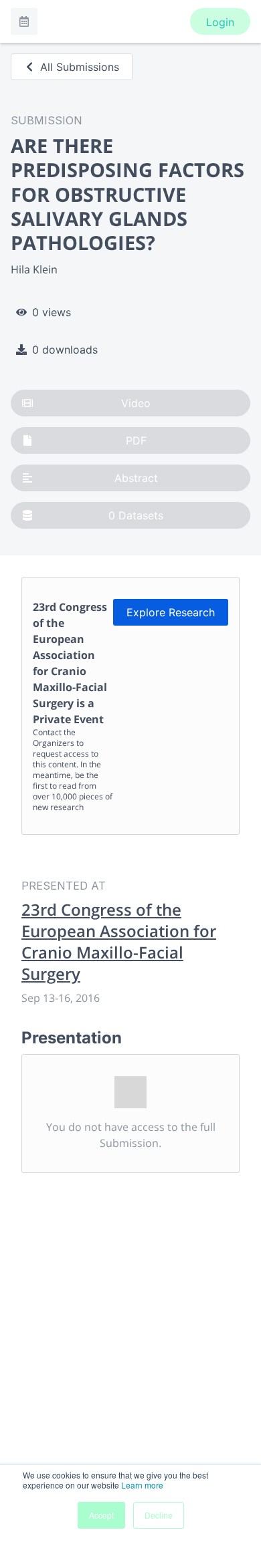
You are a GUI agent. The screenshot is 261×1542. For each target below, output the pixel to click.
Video (136, 403)
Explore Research (170, 612)
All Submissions (79, 67)
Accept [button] (101, 1515)
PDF (136, 440)
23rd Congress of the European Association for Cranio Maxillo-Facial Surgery (118, 942)
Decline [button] (159, 1515)
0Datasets (135, 515)
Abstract (136, 478)
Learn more (142, 1485)
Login (220, 22)
